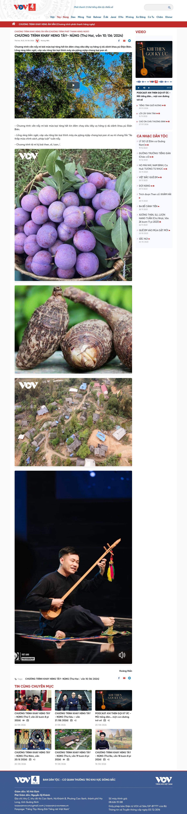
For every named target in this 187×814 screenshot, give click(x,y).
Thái (88, 17)
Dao (73, 17)
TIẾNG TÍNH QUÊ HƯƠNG (150, 105)
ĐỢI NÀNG (145, 186)
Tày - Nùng (63, 17)
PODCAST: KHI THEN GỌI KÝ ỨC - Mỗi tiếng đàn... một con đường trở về (153, 96)
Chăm (159, 17)
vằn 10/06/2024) (90, 679)
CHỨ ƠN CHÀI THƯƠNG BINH (152, 122)
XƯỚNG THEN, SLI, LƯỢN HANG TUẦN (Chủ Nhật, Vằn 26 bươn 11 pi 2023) (154, 218)
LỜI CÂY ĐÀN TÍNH (147, 114)
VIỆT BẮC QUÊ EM (148, 177)
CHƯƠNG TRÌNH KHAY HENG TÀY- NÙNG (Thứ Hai (52, 679)
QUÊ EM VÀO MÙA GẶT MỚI (154, 230)
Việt (52, 17)
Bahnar (97, 17)
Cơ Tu (151, 17)
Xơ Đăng (141, 17)
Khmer (168, 17)
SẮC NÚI (143, 239)
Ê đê (106, 17)
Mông (81, 17)
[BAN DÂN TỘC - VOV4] (25, 7)
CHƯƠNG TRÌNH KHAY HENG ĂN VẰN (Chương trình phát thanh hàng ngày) (57, 24)
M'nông (130, 17)
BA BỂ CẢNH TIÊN (148, 206)
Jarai (113, 17)
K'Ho (120, 17)
